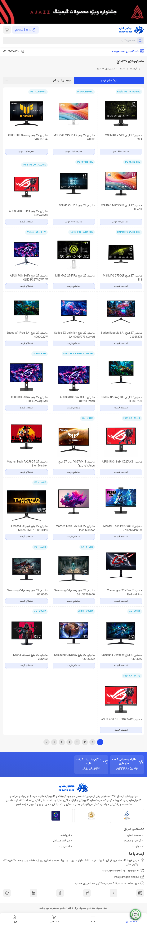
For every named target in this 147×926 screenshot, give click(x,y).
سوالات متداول (61, 841)
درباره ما (136, 846)
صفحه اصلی (134, 835)
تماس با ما (64, 846)
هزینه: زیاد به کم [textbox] (62, 80)
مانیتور (122, 69)
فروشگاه (133, 69)
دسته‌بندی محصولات (125, 51)
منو (93, 922)
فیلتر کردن (106, 81)
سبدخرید (54, 922)
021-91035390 (131, 871)
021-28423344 (111, 871)
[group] (73, 12)
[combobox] (38, 80)
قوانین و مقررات (132, 841)
